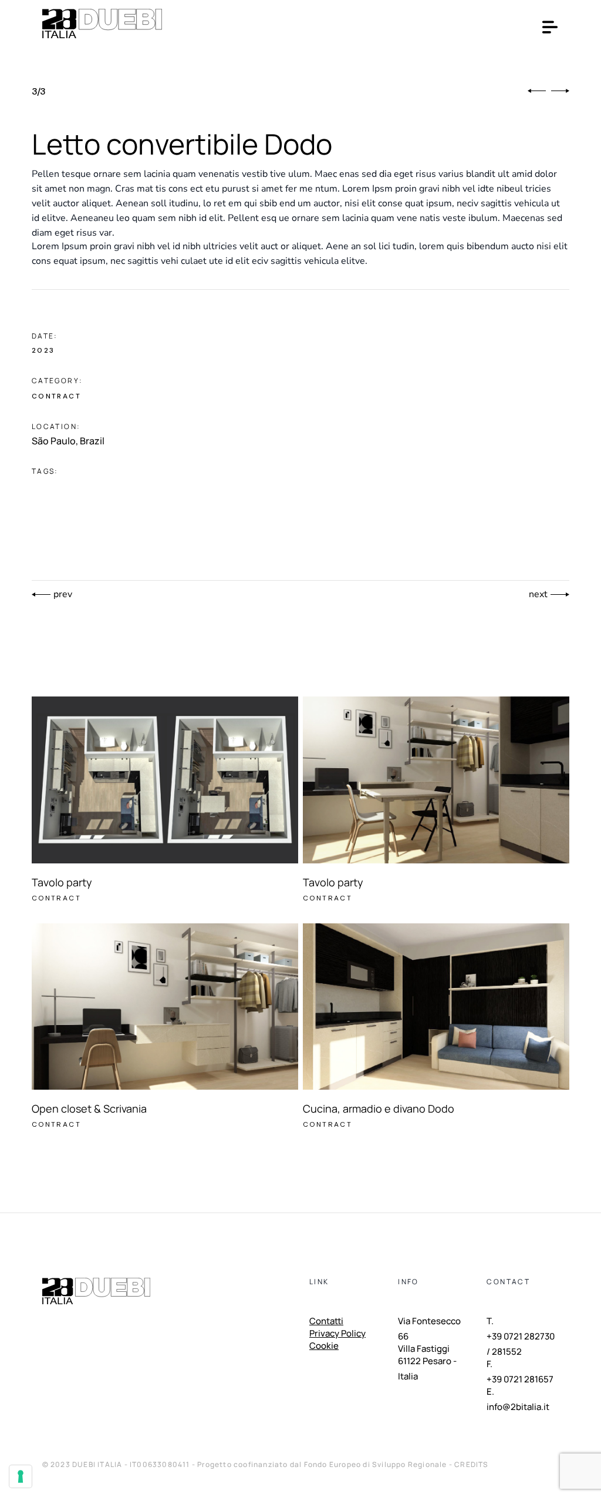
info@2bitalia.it (518, 1407)
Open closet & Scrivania (89, 1108)
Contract (56, 396)
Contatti (326, 1322)
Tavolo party (62, 882)
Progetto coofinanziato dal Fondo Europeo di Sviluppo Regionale (323, 1464)
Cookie (324, 1346)
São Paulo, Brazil (68, 440)
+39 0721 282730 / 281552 (521, 1344)
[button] (537, 91)
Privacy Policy (337, 1334)
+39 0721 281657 (520, 1379)
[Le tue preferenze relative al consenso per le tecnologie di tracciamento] (20, 1476)
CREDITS (471, 1464)
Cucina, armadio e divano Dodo (378, 1108)
